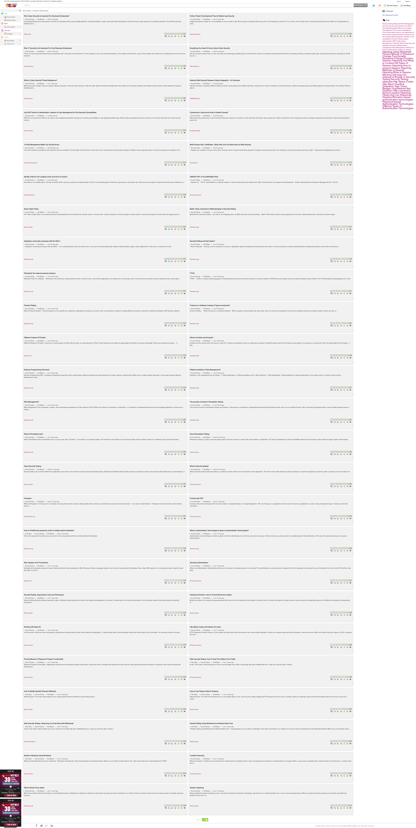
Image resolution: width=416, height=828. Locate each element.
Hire (5, 13)
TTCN (192, 273)
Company (10, 34)
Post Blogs (407, 5)
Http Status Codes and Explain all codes (205, 627)
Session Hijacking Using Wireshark (37, 755)
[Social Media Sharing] (181, 36)
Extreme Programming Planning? (37, 370)
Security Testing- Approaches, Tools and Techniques (44, 595)
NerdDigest (40, 19)
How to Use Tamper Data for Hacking (204, 691)
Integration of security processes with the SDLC (42, 241)
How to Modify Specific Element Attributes (40, 691)
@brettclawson (28, 98)
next (203, 820)
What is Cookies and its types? (201, 337)
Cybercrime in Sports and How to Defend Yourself (209, 112)
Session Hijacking (197, 788)
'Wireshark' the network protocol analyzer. (40, 273)
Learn (6, 37)
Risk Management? (31, 402)
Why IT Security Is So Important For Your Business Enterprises (48, 48)
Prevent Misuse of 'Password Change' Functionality (43, 659)
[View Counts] (184, 36)
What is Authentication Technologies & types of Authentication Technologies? (219, 530)
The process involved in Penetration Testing (206, 402)
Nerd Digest (27, 11)
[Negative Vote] (172, 36)
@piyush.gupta (194, 613)
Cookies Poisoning (197, 755)
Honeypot (27, 498)
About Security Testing (32, 466)
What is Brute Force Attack (34, 788)
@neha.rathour (28, 677)
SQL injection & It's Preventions (36, 563)
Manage (7, 30)
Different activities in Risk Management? (205, 370)
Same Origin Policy (31, 209)
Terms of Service (331, 826)
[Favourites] (175, 36)
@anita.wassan (28, 130)
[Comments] (178, 36)
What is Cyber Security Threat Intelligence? (40, 80)
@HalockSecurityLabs (30, 163)
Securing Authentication (199, 563)
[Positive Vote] (168, 36)
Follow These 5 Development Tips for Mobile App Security (212, 16)
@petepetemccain (195, 34)
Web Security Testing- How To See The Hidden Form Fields (212, 659)
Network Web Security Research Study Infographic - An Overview (215, 80)
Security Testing (29, 19)
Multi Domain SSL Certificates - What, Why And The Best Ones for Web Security (220, 145)
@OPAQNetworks (195, 98)
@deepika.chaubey (195, 645)
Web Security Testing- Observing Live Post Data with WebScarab (49, 723)
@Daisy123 (27, 34)
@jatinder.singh (194, 227)
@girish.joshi (28, 356)
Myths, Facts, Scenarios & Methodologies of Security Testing (213, 209)
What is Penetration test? (33, 434)
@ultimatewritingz (195, 130)
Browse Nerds (11, 20)
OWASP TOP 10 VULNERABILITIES (204, 177)
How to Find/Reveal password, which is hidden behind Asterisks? (49, 530)
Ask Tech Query (392, 5)
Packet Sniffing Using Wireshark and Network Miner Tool (211, 723)
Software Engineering (40, 11)
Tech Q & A (10, 44)
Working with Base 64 (32, 627)
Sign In (399, 1)
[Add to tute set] (165, 36)
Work (6, 23)
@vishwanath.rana (195, 484)
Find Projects (11, 27)
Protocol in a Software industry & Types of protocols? (210, 305)
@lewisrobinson (28, 66)
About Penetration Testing (199, 434)
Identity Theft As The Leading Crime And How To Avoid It (45, 177)
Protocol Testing (30, 305)
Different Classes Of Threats (35, 337)
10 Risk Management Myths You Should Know (41, 145)
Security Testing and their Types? (202, 241)
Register (407, 1)
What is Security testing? (199, 466)
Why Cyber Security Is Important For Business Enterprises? (46, 16)
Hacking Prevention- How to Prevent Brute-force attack (211, 595)
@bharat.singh (28, 227)
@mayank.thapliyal (195, 195)
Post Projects (11, 17)
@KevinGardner (194, 66)
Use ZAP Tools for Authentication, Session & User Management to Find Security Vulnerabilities (60, 112)
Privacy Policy (320, 826)
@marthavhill (194, 163)
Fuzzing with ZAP (196, 498)
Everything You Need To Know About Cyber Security (210, 48)
